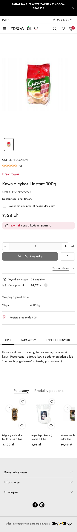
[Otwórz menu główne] (4, 28)
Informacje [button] (12, 482)
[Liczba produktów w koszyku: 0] (70, 28)
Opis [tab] (8, 340)
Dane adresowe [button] (15, 472)
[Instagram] (41, 504)
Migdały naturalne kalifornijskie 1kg (12, 437)
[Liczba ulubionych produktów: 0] (63, 28)
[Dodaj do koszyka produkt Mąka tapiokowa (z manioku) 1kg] (51, 425)
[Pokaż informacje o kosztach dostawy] (46, 285)
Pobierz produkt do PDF (23, 317)
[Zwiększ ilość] (65, 246)
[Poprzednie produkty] (9, 408)
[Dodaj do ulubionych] (67, 256)
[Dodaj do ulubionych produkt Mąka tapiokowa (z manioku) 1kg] (52, 401)
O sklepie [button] (11, 492)
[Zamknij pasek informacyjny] (73, 8)
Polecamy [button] (21, 390)
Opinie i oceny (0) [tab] (57, 340)
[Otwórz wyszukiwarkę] (55, 28)
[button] (12, 165)
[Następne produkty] (67, 408)
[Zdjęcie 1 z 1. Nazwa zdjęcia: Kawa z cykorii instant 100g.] (9, 144)
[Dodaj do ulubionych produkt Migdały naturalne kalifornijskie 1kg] (22, 401)
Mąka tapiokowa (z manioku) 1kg (42, 437)
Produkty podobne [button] (49, 390)
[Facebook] (35, 504)
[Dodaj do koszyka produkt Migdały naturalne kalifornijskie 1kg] (22, 425)
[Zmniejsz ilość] (5, 246)
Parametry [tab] (28, 340)
